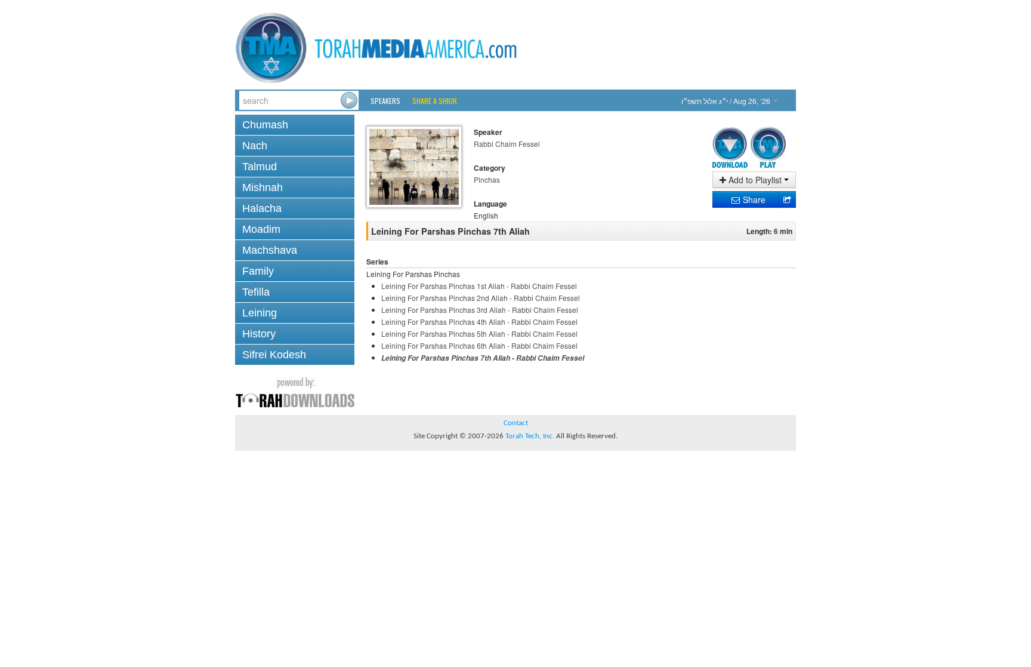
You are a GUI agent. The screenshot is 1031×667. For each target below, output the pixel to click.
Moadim (261, 229)
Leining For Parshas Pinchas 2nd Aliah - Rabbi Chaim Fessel (480, 298)
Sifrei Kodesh (274, 355)
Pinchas (487, 179)
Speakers (385, 101)
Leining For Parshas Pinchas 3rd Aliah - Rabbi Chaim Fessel (479, 310)
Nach (254, 146)
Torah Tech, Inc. (529, 436)
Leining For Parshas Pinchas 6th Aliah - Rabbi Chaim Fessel (479, 345)
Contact (516, 423)
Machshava (269, 250)
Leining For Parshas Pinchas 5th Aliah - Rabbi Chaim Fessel (479, 333)
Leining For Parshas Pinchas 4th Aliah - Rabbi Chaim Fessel (479, 321)
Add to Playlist (755, 180)
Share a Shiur (434, 101)
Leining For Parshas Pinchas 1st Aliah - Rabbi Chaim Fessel (479, 286)
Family (258, 271)
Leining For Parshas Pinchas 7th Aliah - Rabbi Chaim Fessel (482, 358)
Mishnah (262, 187)
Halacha (262, 208)
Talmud (259, 167)
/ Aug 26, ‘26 (726, 101)
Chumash (265, 125)
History (259, 334)
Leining (259, 313)
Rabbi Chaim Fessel (507, 144)
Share (752, 199)
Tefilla (256, 292)
